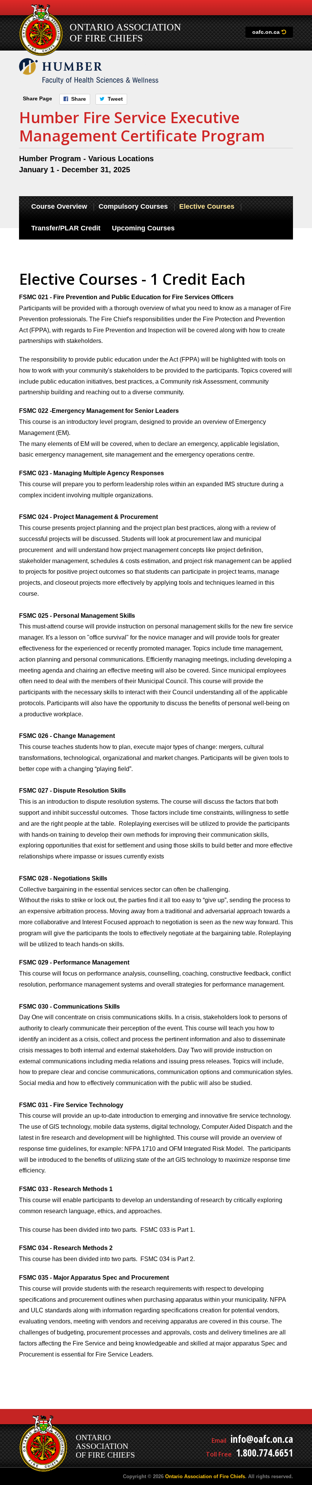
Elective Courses (206, 206)
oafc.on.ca (266, 32)
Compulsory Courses (133, 206)
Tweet (115, 99)
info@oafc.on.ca (262, 1439)
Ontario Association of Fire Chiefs (205, 1476)
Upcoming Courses (143, 228)
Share (78, 99)
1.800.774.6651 (264, 1453)
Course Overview (59, 206)
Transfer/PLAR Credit (65, 228)
